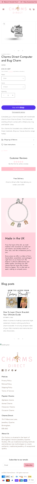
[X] (16, 370)
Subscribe (28, 465)
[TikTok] (9, 370)
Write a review (18, 169)
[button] (18, 139)
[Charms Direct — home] (18, 9)
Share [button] (5, 150)
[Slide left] (14, 51)
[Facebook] (3, 370)
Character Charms (8, 407)
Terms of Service (8, 391)
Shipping (10, 71)
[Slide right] (23, 51)
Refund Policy (7, 384)
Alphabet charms (8, 400)
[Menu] (4, 9)
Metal (3, 74)
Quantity (4, 91)
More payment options (18, 112)
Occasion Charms (8, 410)
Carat (3, 83)
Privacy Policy (6, 380)
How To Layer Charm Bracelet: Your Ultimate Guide (16, 313)
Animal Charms (7, 403)
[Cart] (33, 9)
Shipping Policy (7, 387)
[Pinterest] (12, 370)
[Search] (30, 9)
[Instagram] (6, 370)
